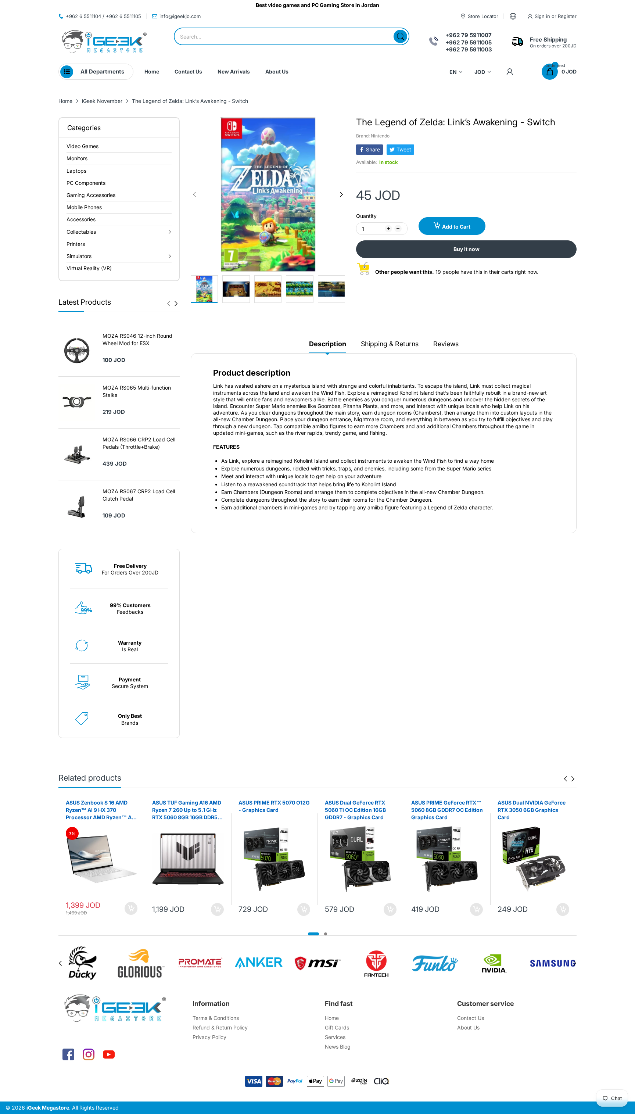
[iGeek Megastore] (104, 42)
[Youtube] (109, 1054)
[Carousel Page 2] (325, 933)
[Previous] (176, 303)
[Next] (168, 303)
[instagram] (88, 1054)
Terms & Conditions (216, 1018)
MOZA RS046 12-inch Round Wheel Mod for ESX (137, 339)
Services (335, 1037)
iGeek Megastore (47, 1107)
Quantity (366, 216)
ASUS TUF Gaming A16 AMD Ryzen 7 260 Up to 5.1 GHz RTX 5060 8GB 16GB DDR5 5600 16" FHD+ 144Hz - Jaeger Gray (186, 810)
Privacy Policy (209, 1037)
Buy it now (466, 249)
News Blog (338, 1046)
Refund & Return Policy (220, 1027)
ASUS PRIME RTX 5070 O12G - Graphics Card (274, 806)
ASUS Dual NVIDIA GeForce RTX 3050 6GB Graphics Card (532, 809)
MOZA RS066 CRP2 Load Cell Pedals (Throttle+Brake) (139, 443)
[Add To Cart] (131, 908)
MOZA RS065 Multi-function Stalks (137, 391)
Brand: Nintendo (373, 136)
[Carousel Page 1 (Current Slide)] (313, 933)
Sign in (543, 16)
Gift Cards (337, 1027)
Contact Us (470, 1018)
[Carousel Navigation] (172, 303)
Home (332, 1018)
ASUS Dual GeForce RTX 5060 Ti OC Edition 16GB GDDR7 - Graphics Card (355, 809)
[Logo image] (82, 963)
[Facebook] (68, 1054)
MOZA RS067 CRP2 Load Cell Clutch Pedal (139, 495)
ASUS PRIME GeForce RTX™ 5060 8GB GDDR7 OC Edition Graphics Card (447, 809)
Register (567, 16)
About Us (468, 1027)
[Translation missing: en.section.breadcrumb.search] (400, 36)
